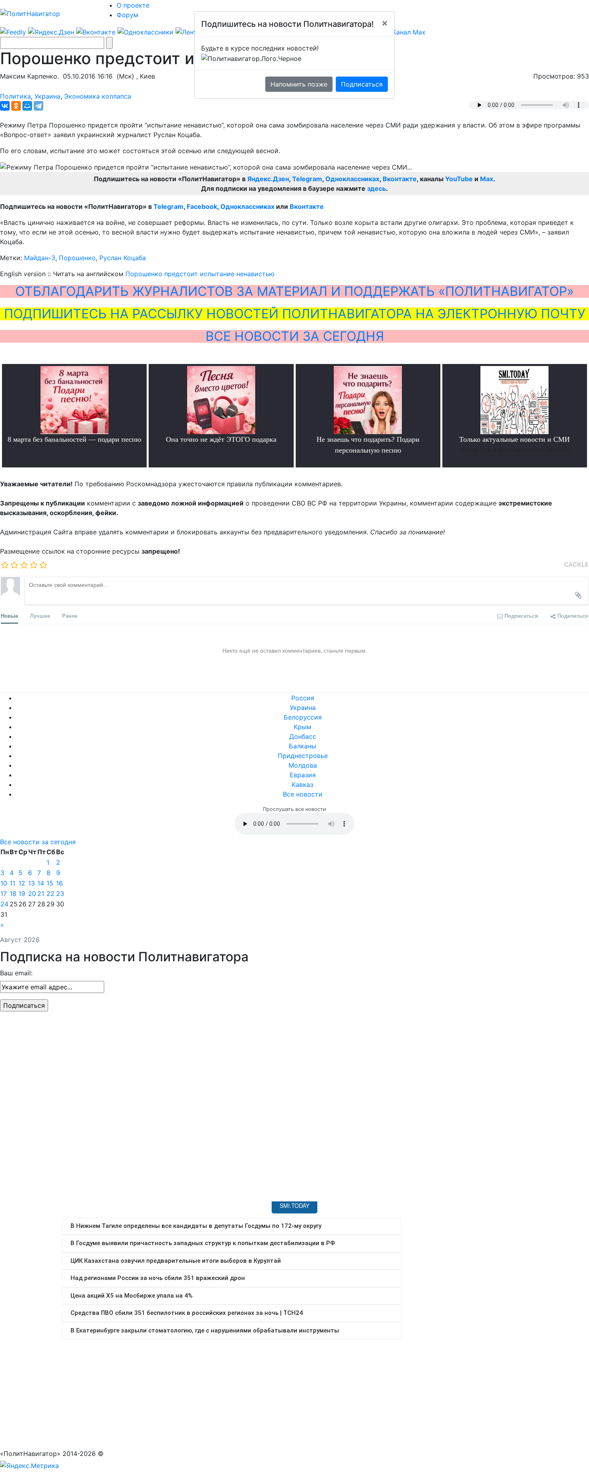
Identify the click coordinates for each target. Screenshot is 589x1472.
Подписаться (362, 84)
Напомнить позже (298, 84)
